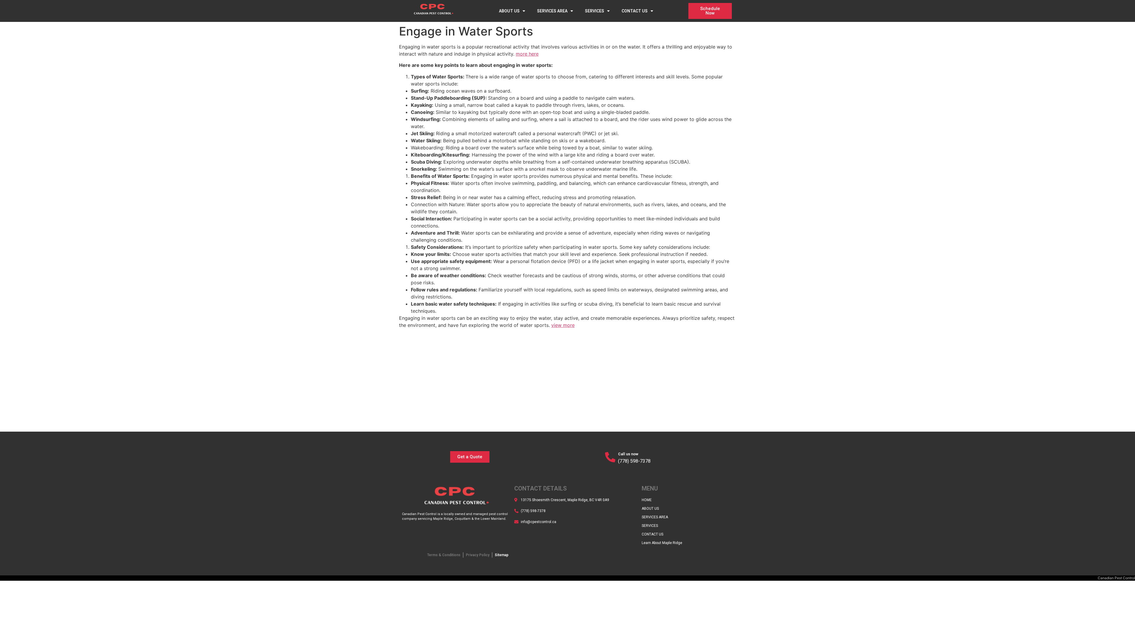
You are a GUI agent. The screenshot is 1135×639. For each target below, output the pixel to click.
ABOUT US (509, 11)
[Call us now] (610, 457)
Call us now (628, 454)
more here (527, 54)
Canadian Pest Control (1116, 578)
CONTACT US (635, 11)
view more (563, 325)
